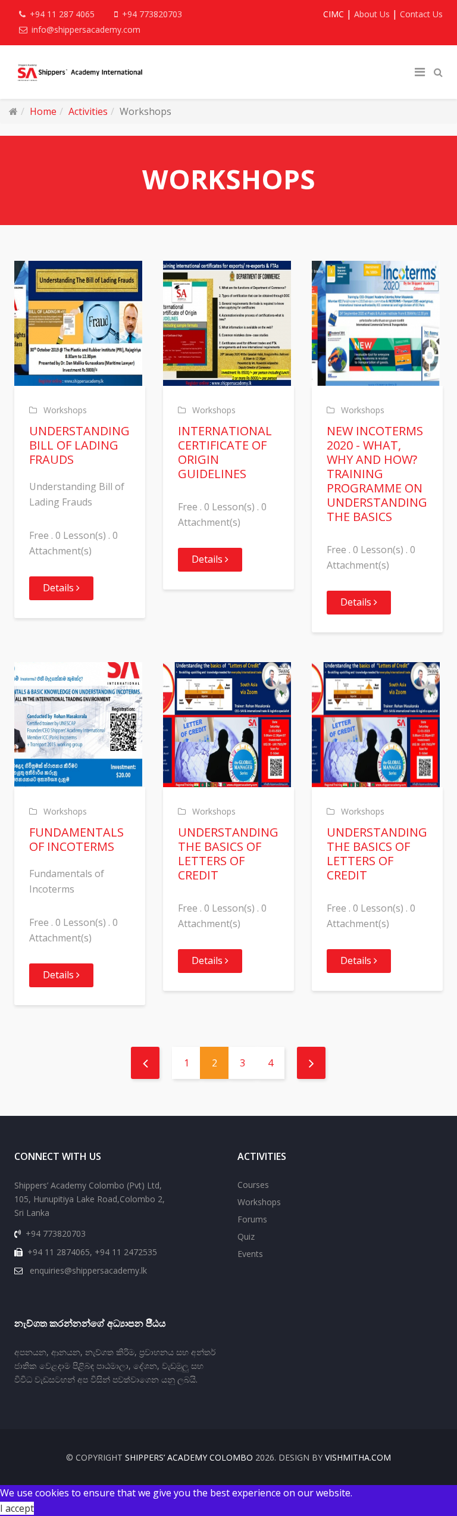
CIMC (333, 14)
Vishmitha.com (358, 1457)
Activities (88, 111)
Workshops (65, 410)
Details (59, 587)
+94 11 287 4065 (62, 14)
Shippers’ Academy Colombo (189, 1457)
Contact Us (421, 14)
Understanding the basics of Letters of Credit (228, 853)
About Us (372, 14)
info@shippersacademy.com (86, 29)
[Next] (311, 1063)
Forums (252, 1219)
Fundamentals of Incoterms (76, 839)
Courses (253, 1184)
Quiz (246, 1236)
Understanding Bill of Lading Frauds (79, 445)
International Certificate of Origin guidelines (225, 452)
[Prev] (145, 1063)
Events (250, 1253)
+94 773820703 (152, 14)
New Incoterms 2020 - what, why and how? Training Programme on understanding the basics (377, 474)
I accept (17, 1508)
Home (43, 111)
